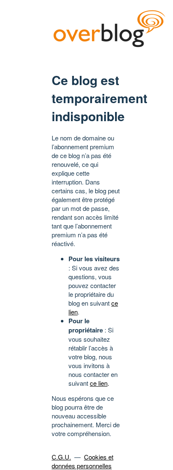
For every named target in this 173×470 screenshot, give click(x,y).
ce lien (98, 383)
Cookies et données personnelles (82, 461)
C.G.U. (61, 456)
